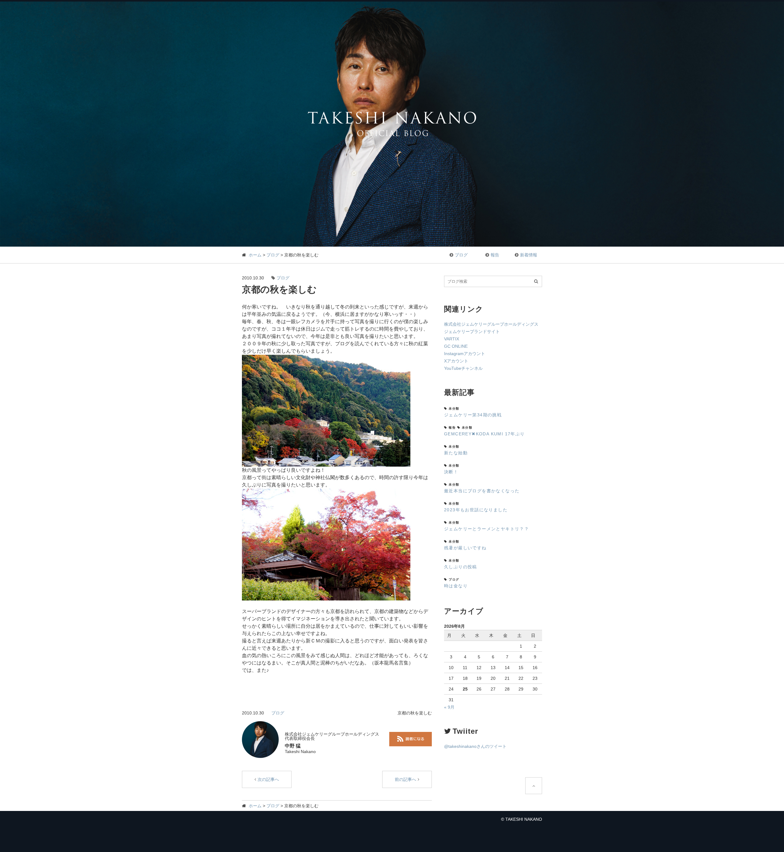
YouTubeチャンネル (463, 368)
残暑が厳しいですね (465, 547)
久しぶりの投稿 (460, 566)
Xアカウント (456, 360)
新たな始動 (456, 452)
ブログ (272, 254)
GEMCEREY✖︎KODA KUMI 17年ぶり (484, 433)
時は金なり (456, 585)
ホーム (255, 254)
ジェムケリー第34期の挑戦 (473, 414)
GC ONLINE (456, 346)
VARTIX (451, 338)
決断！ (451, 471)
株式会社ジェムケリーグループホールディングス (491, 324)
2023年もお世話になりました (475, 509)
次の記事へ (268, 779)
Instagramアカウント (464, 353)
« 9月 (449, 707)
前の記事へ (405, 779)
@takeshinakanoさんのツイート (475, 746)
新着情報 (528, 254)
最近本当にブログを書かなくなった (481, 490)
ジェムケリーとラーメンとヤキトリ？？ (486, 528)
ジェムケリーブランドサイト (472, 331)
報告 (495, 254)
